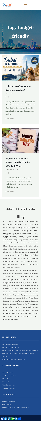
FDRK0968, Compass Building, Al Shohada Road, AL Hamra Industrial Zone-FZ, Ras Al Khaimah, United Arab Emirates (20, 353)
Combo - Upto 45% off (9, 376)
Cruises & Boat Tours (9, 388)
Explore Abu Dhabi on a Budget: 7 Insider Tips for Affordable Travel (17, 162)
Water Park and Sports (9, 385)
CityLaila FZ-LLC (13, 347)
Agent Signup (6, 404)
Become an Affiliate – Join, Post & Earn (15, 407)
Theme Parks (6, 379)
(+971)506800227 (19, 359)
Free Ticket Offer (7, 373)
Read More (9, 118)
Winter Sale (6, 382)
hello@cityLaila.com (11, 344)
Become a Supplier (8, 401)
